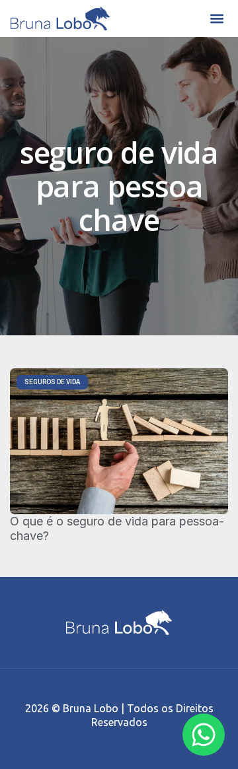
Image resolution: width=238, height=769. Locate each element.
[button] (216, 19)
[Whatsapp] (203, 735)
